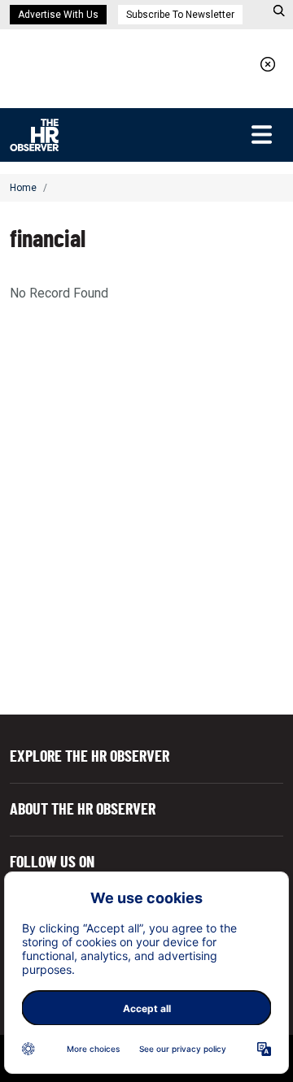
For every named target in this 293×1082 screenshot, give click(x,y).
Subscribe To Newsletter (180, 14)
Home (23, 187)
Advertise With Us (58, 14)
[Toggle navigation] (261, 134)
